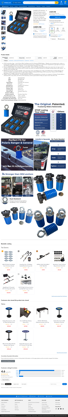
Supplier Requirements (5, 411)
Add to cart (57, 17)
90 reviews (42, 23)
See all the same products (62, 352)
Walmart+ (17, 407)
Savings (16, 6)
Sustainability (3, 409)
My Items (48, 6)
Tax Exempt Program (32, 411)
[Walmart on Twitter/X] (58, 409)
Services (11, 6)
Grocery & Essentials (23, 6)
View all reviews (5, 379)
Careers (43, 6)
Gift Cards (17, 409)
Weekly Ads (50, 396)
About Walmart (4, 402)
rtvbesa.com (44, 33)
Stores (16, 404)
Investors (3, 407)
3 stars (17, 373)
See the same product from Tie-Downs (59, 296)
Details (59, 36)
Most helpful (24, 384)
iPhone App (57, 402)
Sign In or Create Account (22, 396)
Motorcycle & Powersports (13, 8)
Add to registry (62, 38)
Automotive (6, 8)
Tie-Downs (31, 60)
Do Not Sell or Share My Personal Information (46, 411)
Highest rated (16, 384)
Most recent (8, 384)
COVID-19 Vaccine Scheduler (33, 402)
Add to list (54, 38)
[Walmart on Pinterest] (63, 409)
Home (2, 8)
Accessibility (30, 407)
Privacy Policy (44, 404)
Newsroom (3, 406)
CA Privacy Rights (45, 406)
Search (64, 384)
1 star (17, 376)
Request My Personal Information (46, 408)
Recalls (29, 406)
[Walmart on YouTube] (61, 409)
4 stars (17, 371)
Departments (5, 6)
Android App (57, 404)
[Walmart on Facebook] (56, 409)
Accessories (21, 8)
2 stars (17, 374)
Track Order (41, 396)
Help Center (33, 396)
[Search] (57, 2)
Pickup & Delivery (31, 6)
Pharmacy (38, 6)
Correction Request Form (8, 361)
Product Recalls (31, 409)
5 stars (17, 370)
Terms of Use (44, 402)
